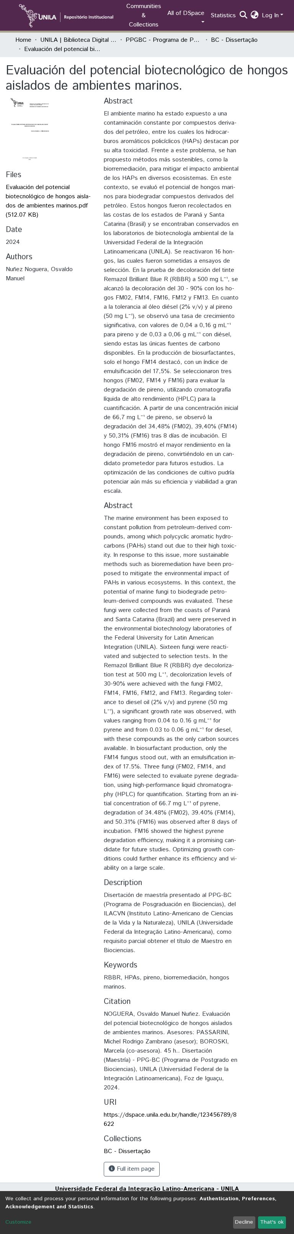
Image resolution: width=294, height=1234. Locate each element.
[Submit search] (243, 15)
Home (23, 40)
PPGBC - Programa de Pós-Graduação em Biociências (164, 40)
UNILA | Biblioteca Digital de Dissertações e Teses (78, 40)
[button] (255, 15)
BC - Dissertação (234, 40)
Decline (244, 1222)
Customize (18, 1222)
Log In (270, 15)
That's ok (272, 1222)
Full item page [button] (135, 1169)
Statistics (223, 15)
